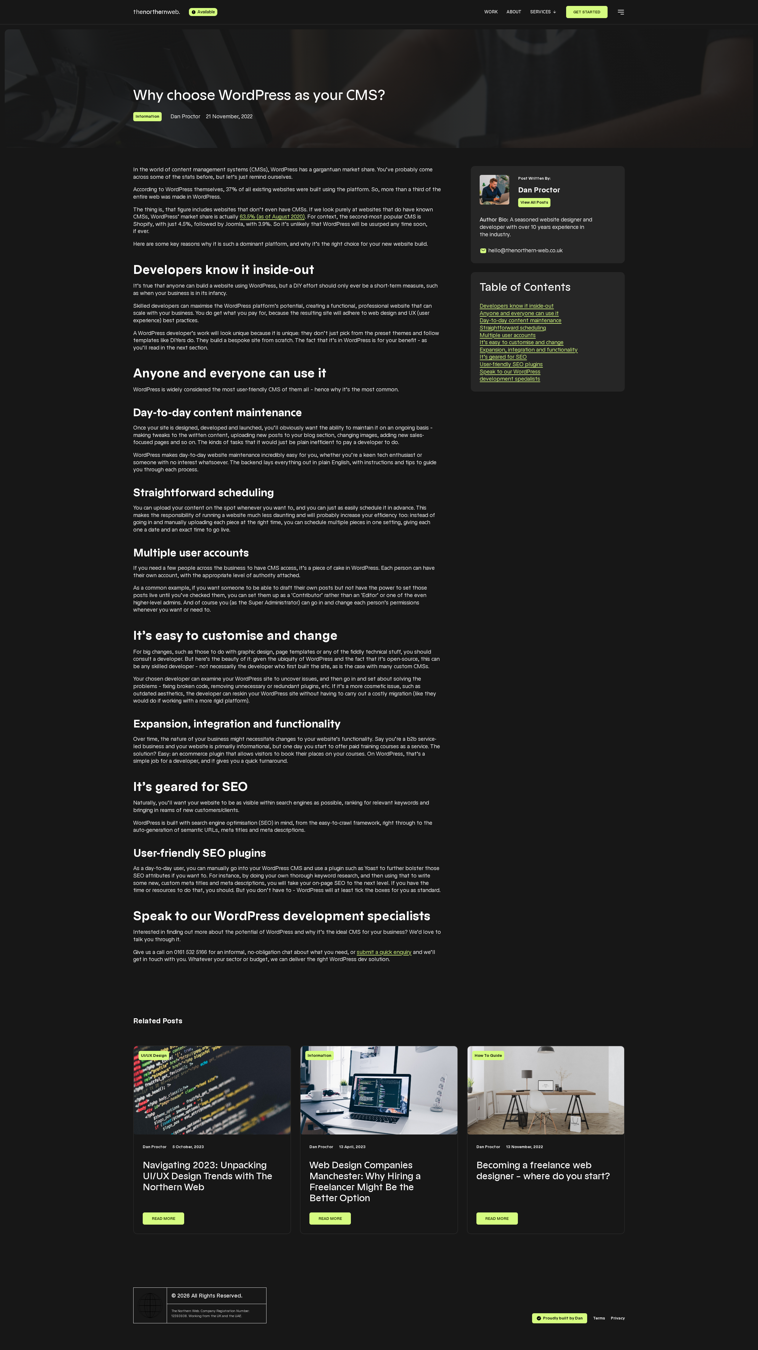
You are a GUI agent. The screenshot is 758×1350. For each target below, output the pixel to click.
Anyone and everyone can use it (519, 313)
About (514, 12)
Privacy (618, 1318)
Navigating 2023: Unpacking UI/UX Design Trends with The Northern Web (207, 1176)
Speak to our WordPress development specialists (510, 375)
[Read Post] (212, 1090)
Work (491, 12)
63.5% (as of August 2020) (272, 216)
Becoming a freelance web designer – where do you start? (543, 1170)
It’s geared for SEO (503, 357)
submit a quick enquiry (384, 952)
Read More (163, 1218)
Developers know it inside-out (517, 305)
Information (147, 116)
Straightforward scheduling (513, 327)
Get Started (586, 12)
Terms (599, 1318)
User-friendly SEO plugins (511, 364)
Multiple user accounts (508, 335)
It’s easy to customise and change (521, 342)
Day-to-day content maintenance (520, 320)
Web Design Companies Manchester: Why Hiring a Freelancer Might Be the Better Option (365, 1181)
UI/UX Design (154, 1055)
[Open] (621, 12)
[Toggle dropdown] (555, 12)
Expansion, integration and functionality (529, 349)
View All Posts (534, 202)
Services (540, 12)
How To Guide (488, 1055)
